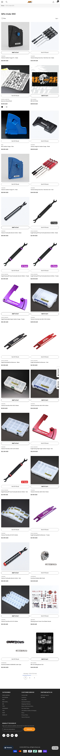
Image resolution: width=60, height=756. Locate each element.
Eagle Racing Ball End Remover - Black (10, 362)
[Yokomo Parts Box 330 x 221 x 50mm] (15, 427)
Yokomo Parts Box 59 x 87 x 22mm (9, 535)
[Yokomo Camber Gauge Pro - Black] (15, 36)
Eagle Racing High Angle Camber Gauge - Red (42, 448)
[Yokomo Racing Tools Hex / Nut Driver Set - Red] (45, 168)
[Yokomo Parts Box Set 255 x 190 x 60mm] (45, 297)
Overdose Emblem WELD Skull (38, 578)
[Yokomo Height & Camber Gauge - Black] (45, 125)
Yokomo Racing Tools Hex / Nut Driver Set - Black (42, 57)
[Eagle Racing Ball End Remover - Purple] (45, 513)
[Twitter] (16, 735)
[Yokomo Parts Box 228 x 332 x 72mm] (45, 470)
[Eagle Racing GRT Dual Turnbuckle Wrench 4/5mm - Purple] (45, 254)
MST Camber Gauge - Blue (7, 146)
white (4, 107)
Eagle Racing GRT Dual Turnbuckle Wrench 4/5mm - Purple (45, 276)
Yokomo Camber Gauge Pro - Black (9, 57)
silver (7, 107)
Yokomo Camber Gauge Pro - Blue (9, 189)
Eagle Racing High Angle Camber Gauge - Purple (13, 319)
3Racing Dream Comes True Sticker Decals (41, 621)
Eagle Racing (34, 231)
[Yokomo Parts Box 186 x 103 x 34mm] (15, 384)
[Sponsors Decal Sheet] (15, 79)
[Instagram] (7, 735)
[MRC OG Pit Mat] (45, 79)
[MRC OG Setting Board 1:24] (45, 643)
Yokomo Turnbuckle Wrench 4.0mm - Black (11, 232)
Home (2, 5)
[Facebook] (3, 735)
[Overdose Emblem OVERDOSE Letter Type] (15, 643)
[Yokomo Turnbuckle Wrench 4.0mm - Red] (15, 556)
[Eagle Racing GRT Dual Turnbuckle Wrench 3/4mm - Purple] (15, 254)
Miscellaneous (5, 99)
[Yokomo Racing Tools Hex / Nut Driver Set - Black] (45, 36)
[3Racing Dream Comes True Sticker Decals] (45, 599)
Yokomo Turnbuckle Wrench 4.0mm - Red (11, 578)
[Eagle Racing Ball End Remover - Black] (15, 340)
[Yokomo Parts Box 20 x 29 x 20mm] (15, 599)
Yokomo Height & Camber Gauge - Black (40, 146)
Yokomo (3, 56)
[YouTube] (12, 735)
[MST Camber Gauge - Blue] (15, 125)
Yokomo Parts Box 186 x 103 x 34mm (10, 405)
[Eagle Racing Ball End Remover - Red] (45, 340)
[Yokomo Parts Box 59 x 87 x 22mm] (15, 513)
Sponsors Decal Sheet (6, 101)
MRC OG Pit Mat (34, 101)
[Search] (7, 2)
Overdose (33, 576)
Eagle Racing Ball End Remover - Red (39, 362)
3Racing (33, 619)
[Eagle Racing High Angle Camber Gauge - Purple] (15, 297)
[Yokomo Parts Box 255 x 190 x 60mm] (45, 384)
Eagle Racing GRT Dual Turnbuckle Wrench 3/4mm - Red (14, 491)
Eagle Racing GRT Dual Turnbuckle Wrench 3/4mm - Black (44, 232)
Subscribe (29, 729)
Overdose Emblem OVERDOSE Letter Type (11, 664)
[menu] (2, 2)
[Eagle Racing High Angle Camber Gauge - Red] (45, 427)
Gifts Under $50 (10, 5)
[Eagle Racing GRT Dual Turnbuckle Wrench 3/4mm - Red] (15, 470)
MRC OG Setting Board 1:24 (37, 664)
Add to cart (15, 52)
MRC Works (33, 99)
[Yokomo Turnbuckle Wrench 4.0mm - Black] (15, 211)
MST (2, 144)
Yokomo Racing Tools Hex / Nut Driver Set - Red (42, 189)
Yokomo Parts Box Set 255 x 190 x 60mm (40, 319)
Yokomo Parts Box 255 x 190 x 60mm (39, 405)
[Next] (34, 677)
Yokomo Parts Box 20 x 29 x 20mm (9, 621)
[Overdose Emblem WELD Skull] (45, 556)
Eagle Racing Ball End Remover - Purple (40, 535)
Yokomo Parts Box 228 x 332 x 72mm (40, 491)
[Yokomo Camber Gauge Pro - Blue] (15, 168)
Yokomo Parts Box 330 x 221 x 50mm (10, 448)
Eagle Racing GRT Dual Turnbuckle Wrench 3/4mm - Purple (15, 276)
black (2, 107)
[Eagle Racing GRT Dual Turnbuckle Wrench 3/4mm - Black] (45, 211)
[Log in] (53, 2)
